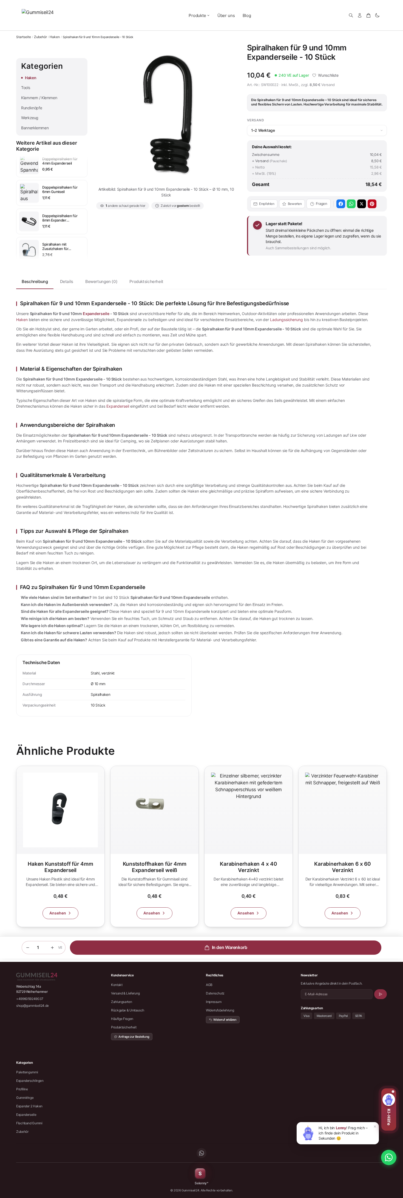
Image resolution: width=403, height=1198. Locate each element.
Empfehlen (266, 204)
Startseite (23, 37)
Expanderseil (117, 406)
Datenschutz (215, 993)
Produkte (197, 15)
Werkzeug (29, 117)
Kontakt (116, 985)
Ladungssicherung (286, 319)
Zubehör (40, 37)
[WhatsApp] (201, 1153)
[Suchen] (351, 15)
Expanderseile (96, 313)
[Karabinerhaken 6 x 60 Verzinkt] (343, 846)
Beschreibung (35, 281)
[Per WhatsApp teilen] (351, 203)
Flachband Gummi (29, 1123)
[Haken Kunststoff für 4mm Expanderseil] (60, 846)
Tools (25, 87)
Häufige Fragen (122, 1019)
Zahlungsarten (121, 1002)
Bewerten (295, 204)
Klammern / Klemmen (39, 97)
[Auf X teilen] (361, 203)
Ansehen (57, 913)
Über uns (226, 15)
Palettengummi (27, 1072)
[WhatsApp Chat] (388, 1157)
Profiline (22, 1089)
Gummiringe (24, 1098)
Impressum (214, 1002)
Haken (55, 37)
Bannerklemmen (35, 127)
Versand (327, 84)
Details (66, 281)
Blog (247, 15)
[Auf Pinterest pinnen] (372, 203)
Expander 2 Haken (29, 1106)
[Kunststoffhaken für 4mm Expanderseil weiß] (154, 846)
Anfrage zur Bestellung (133, 1037)
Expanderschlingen (30, 1081)
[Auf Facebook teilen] (340, 203)
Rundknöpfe (31, 107)
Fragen (321, 203)
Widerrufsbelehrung (220, 1010)
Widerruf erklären (225, 1020)
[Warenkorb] (368, 15)
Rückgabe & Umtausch (127, 1010)
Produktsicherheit (146, 281)
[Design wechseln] (377, 15)
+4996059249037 (29, 999)
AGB (209, 985)
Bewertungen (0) (101, 281)
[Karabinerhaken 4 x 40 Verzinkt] (249, 846)
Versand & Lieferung (125, 993)
